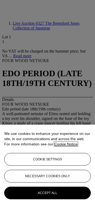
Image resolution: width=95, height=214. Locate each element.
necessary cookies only (47, 176)
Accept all (47, 193)
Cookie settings (47, 159)
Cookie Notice (66, 144)
